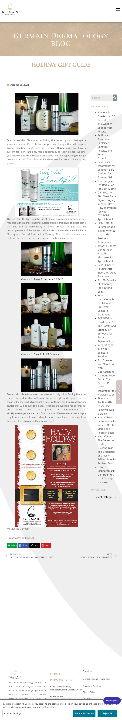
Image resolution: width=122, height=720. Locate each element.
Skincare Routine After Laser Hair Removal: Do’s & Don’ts (106, 406)
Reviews (87, 698)
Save (47, 545)
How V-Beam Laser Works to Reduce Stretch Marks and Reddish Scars (107, 425)
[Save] (43, 545)
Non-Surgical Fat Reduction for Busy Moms (107, 184)
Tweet (36, 545)
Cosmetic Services (92, 686)
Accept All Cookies (84, 713)
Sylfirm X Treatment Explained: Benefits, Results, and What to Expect (105, 147)
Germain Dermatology (58, 147)
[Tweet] (31, 545)
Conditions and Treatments (96, 678)
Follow (14, 545)
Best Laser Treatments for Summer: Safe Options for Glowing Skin (106, 169)
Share (24, 545)
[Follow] (9, 545)
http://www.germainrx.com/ (25, 413)
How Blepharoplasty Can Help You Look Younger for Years (106, 474)
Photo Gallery (90, 692)
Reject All (107, 713)
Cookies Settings (12, 713)
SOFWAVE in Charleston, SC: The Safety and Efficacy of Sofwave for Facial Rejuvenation (107, 330)
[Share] (20, 545)
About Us (87, 670)
